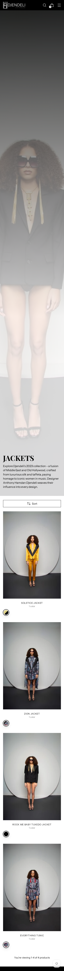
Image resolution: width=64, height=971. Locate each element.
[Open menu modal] (59, 5)
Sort (34, 503)
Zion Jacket (32, 713)
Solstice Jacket (32, 603)
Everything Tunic (32, 935)
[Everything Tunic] (32, 887)
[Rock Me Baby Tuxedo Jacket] (32, 776)
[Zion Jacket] (32, 666)
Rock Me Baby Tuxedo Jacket (31, 824)
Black (6, 834)
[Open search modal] (44, 5)
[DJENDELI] (14, 5)
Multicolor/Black (6, 723)
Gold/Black (6, 612)
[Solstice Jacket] (32, 555)
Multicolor (6, 945)
